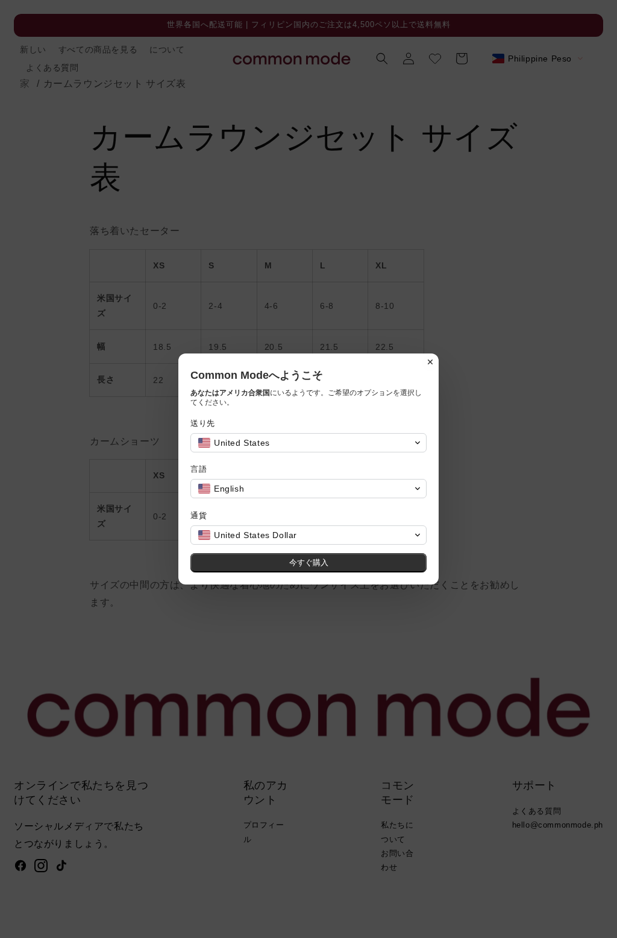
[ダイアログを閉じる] (430, 362)
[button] (308, 442)
